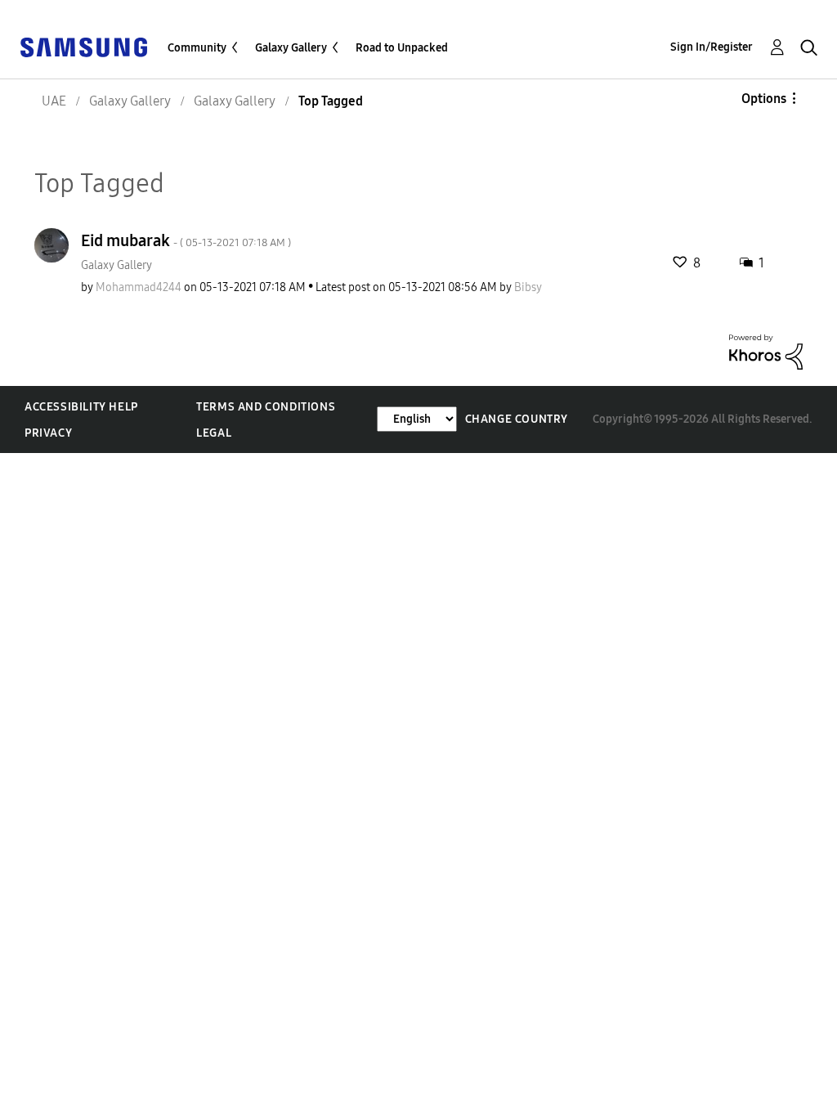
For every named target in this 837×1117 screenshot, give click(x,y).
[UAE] (83, 46)
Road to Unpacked (402, 48)
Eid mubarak (186, 240)
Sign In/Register (711, 47)
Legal (213, 433)
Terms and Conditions (265, 407)
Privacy (48, 433)
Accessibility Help (81, 407)
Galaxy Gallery (291, 48)
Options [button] (763, 98)
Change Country (516, 419)
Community (197, 48)
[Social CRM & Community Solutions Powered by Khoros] (766, 351)
